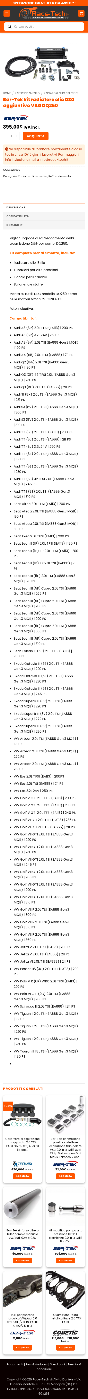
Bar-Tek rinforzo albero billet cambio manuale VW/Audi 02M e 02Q (23, 1234)
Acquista (36, 136)
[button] (6, 13)
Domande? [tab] (14, 225)
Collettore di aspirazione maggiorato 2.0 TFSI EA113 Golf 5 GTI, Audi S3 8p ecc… (22, 1144)
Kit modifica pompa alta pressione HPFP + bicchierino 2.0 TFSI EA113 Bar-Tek (65, 1236)
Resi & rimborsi (36, 1364)
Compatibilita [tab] (17, 216)
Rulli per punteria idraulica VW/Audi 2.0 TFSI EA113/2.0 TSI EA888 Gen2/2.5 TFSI (22, 1320)
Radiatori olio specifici (61, 93)
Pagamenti (15, 1364)
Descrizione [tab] (15, 207)
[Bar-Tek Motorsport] (16, 118)
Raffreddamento (27, 93)
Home (7, 93)
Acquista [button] (22, 1176)
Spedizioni (57, 1364)
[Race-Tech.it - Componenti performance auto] (44, 13)
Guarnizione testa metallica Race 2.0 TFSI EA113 (65, 1318)
